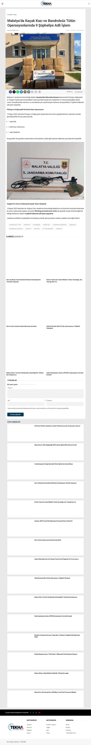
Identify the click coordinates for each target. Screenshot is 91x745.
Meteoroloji (7, 39)
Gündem (5, 18)
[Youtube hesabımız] (50, 742)
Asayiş (5, 14)
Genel (5, 21)
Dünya (5, 36)
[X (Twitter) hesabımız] (25, 742)
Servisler (6, 47)
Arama (74, 8)
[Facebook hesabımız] (12, 742)
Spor (4, 43)
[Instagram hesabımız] (38, 742)
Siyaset (5, 32)
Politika (5, 29)
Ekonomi (5, 25)
